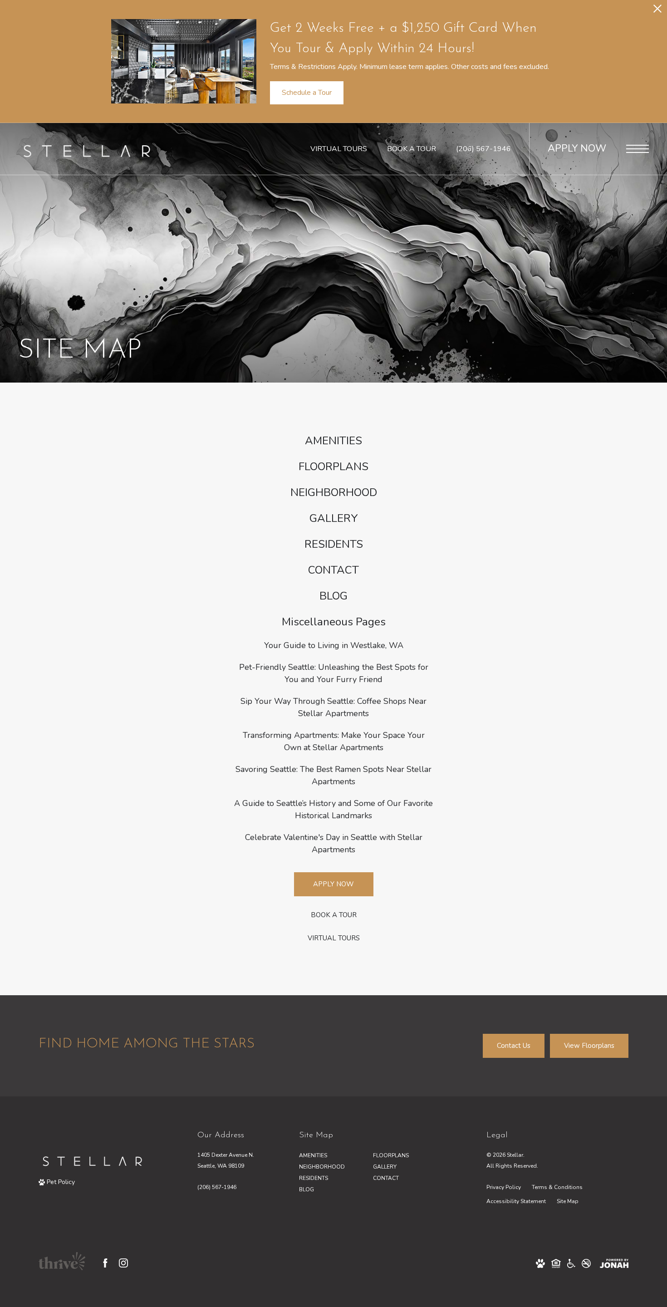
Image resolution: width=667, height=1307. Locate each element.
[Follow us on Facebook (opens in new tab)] (105, 1263)
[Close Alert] (657, 11)
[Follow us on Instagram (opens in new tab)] (123, 1263)
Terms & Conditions (557, 1187)
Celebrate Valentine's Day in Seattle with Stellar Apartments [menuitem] (333, 843)
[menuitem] (333, 441)
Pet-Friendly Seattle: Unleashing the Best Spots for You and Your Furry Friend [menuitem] (333, 673)
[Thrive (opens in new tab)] (62, 1263)
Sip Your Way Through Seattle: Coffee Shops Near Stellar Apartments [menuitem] (333, 707)
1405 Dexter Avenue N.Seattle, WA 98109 (225, 1160)
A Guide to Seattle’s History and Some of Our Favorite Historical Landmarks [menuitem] (333, 809)
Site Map (568, 1201)
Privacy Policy (503, 1187)
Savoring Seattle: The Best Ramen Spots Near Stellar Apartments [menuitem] (333, 775)
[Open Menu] (637, 149)
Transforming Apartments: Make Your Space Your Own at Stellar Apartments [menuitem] (334, 741)
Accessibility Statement (516, 1201)
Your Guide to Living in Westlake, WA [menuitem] (333, 645)
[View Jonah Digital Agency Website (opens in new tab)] (614, 1263)
